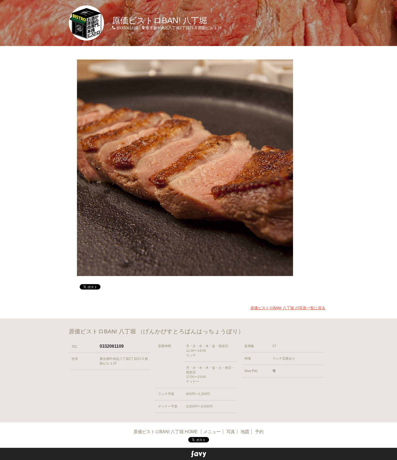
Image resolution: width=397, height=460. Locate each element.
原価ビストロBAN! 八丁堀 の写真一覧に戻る (287, 308)
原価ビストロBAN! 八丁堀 (159, 20)
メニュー (212, 431)
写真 (230, 431)
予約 (259, 431)
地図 (245, 431)
